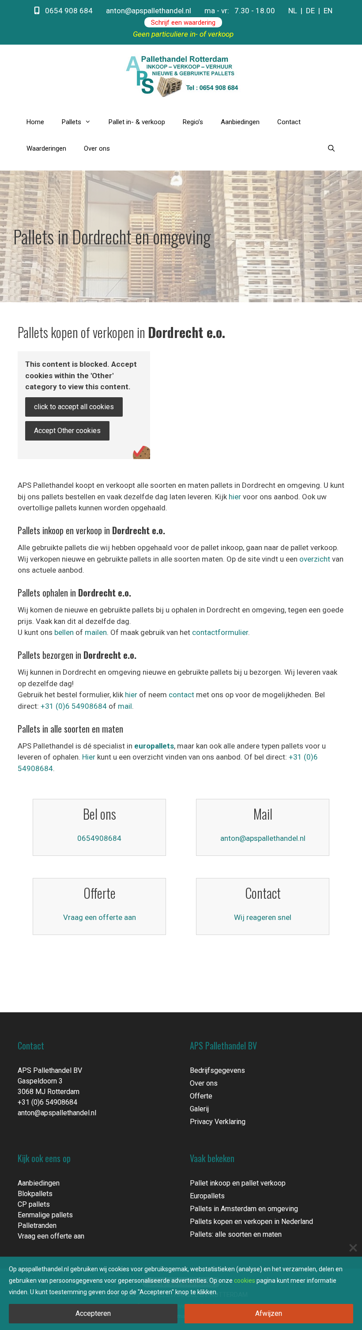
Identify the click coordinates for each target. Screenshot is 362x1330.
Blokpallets (35, 1193)
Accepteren (93, 1313)
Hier (88, 756)
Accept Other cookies (67, 430)
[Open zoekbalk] (331, 148)
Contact (289, 122)
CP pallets (34, 1204)
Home (35, 122)
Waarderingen (46, 148)
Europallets (207, 1196)
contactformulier (220, 632)
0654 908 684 (66, 10)
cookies (244, 1280)
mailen (96, 632)
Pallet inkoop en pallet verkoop (238, 1183)
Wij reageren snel (262, 917)
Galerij (199, 1109)
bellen (64, 632)
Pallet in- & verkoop (137, 122)
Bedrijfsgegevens (217, 1070)
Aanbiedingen (240, 122)
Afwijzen (268, 1313)
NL (292, 10)
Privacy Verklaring (217, 1121)
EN (328, 10)
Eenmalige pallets (45, 1215)
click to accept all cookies (74, 407)
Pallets (71, 122)
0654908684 (99, 838)
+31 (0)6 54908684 (74, 706)
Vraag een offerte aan (99, 917)
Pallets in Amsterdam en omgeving (244, 1209)
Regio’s (193, 122)
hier (235, 496)
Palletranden (37, 1225)
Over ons (97, 148)
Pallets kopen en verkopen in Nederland (251, 1221)
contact (181, 694)
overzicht (314, 559)
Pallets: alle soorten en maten (236, 1234)
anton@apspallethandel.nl (148, 10)
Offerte (201, 1096)
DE (310, 10)
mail (125, 706)
